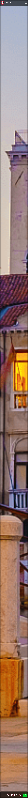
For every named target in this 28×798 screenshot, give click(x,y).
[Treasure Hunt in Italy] (6, 3)
